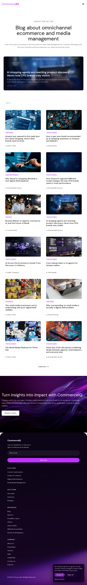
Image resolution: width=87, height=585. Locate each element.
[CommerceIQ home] (10, 4)
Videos (9, 522)
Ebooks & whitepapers (15, 533)
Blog (9, 511)
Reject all (70, 575)
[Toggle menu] (83, 4)
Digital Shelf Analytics (14, 479)
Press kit (10, 565)
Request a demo (10, 413)
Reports (10, 515)
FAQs (9, 554)
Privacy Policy (73, 570)
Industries (10, 497)
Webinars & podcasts (14, 529)
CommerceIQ (14, 440)
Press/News (11, 547)
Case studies (12, 526)
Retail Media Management (16, 483)
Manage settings (60, 579)
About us (10, 543)
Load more (42, 367)
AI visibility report (13, 518)
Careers (10, 550)
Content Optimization (15, 472)
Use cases (11, 493)
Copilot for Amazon (14, 475)
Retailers (10, 501)
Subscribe (43, 460)
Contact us (11, 561)
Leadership (11, 558)
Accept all (59, 575)
